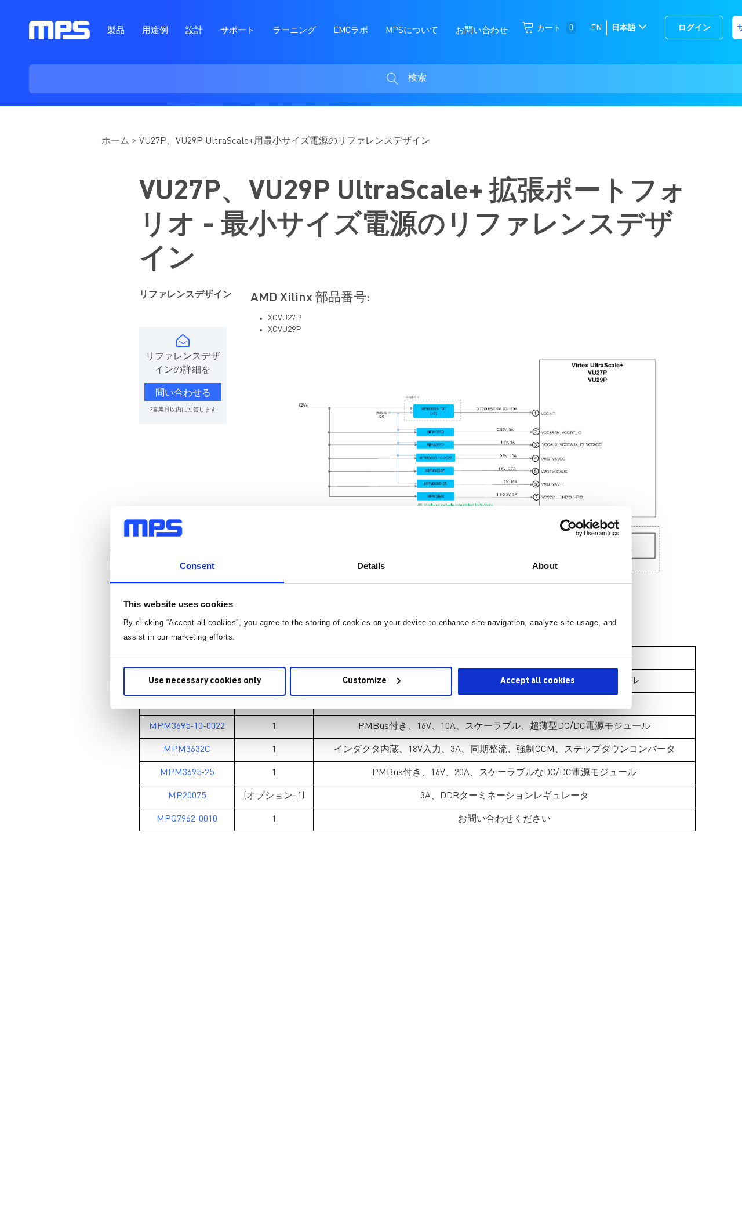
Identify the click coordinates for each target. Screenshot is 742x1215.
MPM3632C (186, 749)
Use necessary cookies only (204, 681)
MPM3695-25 (187, 773)
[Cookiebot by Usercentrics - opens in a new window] (568, 528)
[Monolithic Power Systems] (59, 29)
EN (596, 28)
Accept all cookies (537, 681)
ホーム (115, 141)
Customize (365, 681)
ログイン (694, 28)
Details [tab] (371, 566)
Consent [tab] (197, 566)
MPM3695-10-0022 (187, 726)
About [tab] (545, 566)
